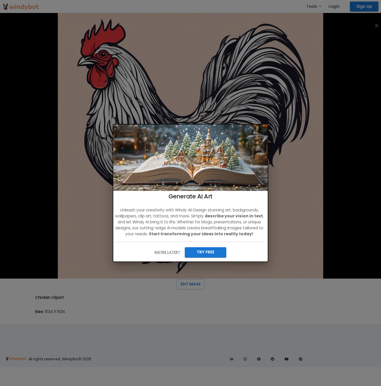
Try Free (205, 252)
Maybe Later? (167, 252)
